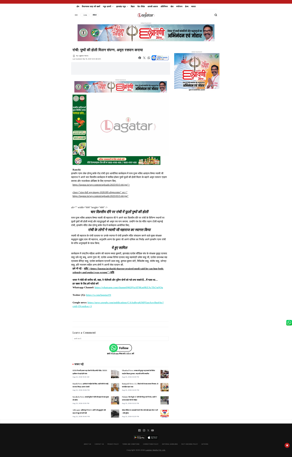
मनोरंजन (179, 6)
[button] (76, 15)
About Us (87, 444)
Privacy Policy (113, 444)
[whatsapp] (149, 58)
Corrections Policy (150, 444)
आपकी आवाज (153, 6)
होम (78, 6)
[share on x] (144, 58)
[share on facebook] (140, 58)
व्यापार (193, 6)
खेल (172, 6)
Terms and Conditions (130, 444)
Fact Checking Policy (189, 444)
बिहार (133, 6)
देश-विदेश (141, 6)
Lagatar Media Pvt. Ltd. (155, 450)
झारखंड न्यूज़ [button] (121, 6)
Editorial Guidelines (170, 444)
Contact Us (99, 444)
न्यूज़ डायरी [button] (107, 6)
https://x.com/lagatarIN (98, 295)
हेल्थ (186, 6)
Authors (204, 444)
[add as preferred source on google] (160, 57)
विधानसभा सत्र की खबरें (91, 6)
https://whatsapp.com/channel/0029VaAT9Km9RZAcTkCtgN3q (129, 287)
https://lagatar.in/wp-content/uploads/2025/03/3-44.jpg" (100, 196)
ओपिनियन (164, 6)
